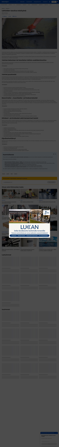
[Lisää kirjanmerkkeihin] (19, 200)
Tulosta (15, 16)
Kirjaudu (54, 1)
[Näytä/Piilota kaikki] (57, 5)
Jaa (10, 16)
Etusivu (3, 8)
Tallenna (5, 16)
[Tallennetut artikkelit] (50, 2)
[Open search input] (17, 2)
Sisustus (7, 8)
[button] (3, 174)
